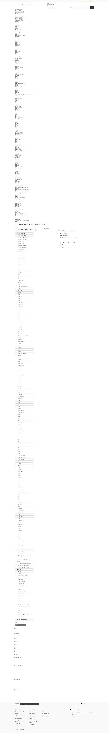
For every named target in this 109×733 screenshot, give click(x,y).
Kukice (16, 196)
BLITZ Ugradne (18, 21)
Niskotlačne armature (19, 14)
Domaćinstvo (17, 219)
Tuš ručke (17, 27)
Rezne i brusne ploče (19, 133)
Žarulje (16, 163)
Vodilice (16, 65)
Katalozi (16, 221)
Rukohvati (17, 60)
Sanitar (16, 218)
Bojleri (16, 180)
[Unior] (24, 649)
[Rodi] (24, 639)
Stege (19, 461)
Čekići (16, 137)
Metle (16, 140)
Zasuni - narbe (20, 363)
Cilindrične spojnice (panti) (23, 335)
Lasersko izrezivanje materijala (21, 191)
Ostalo (16, 135)
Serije (16, 40)
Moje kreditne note (45, 713)
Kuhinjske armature (18, 17)
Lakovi (16, 91)
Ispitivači (17, 125)
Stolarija (16, 54)
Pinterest (63, 244)
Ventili (16, 28)
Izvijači (16, 138)
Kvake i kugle (17, 56)
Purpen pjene (17, 113)
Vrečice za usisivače (19, 213)
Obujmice (17, 170)
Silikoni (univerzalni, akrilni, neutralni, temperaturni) (24, 94)
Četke (19, 406)
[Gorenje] (24, 645)
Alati (16, 100)
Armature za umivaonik (51, 6)
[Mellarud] (24, 635)
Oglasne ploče (18, 207)
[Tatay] (24, 655)
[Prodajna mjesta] (24, 622)
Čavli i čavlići (17, 199)
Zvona (16, 158)
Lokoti (16, 78)
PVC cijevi (17, 173)
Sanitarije (17, 175)
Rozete (16, 33)
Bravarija (17, 77)
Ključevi (16, 142)
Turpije (16, 130)
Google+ (73, 242)
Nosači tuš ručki (18, 30)
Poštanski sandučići (19, 206)
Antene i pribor (18, 155)
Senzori (16, 162)
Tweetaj (63, 242)
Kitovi (16, 110)
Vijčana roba (17, 194)
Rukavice (17, 108)
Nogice (16, 73)
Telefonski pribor (18, 156)
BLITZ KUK (17, 46)
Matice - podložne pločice (20, 197)
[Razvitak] (24, 642)
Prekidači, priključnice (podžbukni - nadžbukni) (23, 151)
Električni (17, 147)
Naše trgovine (31, 711)
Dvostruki (17, 38)
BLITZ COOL (17, 48)
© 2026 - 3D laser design (19, 729)
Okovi (16, 53)
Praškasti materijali (18, 119)
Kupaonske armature (51, 5)
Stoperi (16, 59)
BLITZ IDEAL (17, 44)
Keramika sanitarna (18, 178)
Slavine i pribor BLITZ (51, 4)
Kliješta (19, 463)
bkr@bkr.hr (76, 716)
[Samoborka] (24, 652)
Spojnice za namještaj (19, 74)
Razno (16, 109)
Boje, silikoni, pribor (19, 86)
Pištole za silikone (18, 107)
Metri (16, 124)
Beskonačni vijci (18, 202)
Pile (16, 129)
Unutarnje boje (18, 89)
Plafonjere (17, 164)
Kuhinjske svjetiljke (18, 166)
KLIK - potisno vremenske (20, 35)
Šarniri (16, 69)
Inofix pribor (17, 212)
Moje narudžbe (45, 711)
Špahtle (16, 105)
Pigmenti (17, 92)
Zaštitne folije (17, 99)
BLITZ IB (17, 50)
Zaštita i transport (18, 143)
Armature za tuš (18, 10)
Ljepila (16, 111)
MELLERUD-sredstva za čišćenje (21, 214)
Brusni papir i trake (18, 132)
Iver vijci (16, 195)
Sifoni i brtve (17, 181)
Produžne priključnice (19, 150)
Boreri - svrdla (18, 139)
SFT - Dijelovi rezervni (19, 22)
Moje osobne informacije (47, 716)
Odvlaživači (17, 211)
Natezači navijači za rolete (20, 83)
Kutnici (16, 76)
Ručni (16, 122)
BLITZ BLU (17, 42)
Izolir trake (17, 157)
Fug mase (17, 116)
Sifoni (16, 24)
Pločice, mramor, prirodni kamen (21, 215)
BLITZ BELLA (18, 49)
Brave (16, 57)
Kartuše (16, 26)
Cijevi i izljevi (17, 25)
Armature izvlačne (18, 19)
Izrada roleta (17, 188)
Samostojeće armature (19, 12)
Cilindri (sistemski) (18, 58)
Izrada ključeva (18, 186)
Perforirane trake (18, 203)
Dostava (30, 715)
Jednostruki (17, 37)
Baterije (16, 167)
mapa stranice (31, 724)
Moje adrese (44, 715)
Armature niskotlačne (19, 20)
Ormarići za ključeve (21, 595)
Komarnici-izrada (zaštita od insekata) (22, 189)
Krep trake (17, 97)
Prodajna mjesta (22, 619)
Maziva (16, 114)
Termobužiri (17, 174)
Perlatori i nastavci (18, 29)
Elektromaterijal (18, 148)
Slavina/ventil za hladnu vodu (20, 16)
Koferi (16, 146)
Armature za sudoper (19, 18)
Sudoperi (17, 36)
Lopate (16, 141)
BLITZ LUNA (17, 45)
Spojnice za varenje (19, 81)
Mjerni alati (17, 123)
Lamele (16, 85)
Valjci (16, 102)
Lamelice (17, 75)
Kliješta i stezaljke (18, 134)
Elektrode (17, 204)
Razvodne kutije (18, 154)
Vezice (16, 171)
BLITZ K (16, 52)
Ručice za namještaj (19, 67)
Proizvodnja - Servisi (19, 185)
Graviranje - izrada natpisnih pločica (21, 190)
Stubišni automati (18, 161)
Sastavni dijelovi (18, 32)
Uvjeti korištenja (32, 716)
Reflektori (17, 165)
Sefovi (16, 210)
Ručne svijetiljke (18, 169)
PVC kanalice (17, 172)
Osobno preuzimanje (33, 720)
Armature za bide (18, 9)
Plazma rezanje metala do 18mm (24, 567)
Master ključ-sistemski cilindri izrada (22, 187)
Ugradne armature (18, 13)
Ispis (63, 247)
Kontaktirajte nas (84, 1)
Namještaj (17, 66)
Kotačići (19, 349)
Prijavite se (91, 1)
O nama (30, 718)
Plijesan (19, 608)
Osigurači (17, 153)
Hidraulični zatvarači (19, 62)
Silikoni (16, 93)
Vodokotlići (17, 182)
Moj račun (45, 709)
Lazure (16, 90)
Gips (16, 115)
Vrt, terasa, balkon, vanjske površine (22, 220)
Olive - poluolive (18, 61)
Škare (16, 131)
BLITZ (16, 43)
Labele (16, 126)
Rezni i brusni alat (18, 127)
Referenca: (62, 233)
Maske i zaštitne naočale (20, 145)
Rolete (16, 82)
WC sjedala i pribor (18, 179)
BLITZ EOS (17, 51)
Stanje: (61, 235)
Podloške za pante (21, 581)
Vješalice (17, 68)
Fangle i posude (18, 106)
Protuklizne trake (18, 98)
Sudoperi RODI (18, 177)
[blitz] (24, 630)
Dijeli (68, 242)
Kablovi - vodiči (18, 149)
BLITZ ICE (17, 41)
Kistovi (16, 101)
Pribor (19, 392)
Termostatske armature (19, 11)
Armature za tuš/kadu (51, 8)
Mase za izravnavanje (19, 117)
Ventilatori (17, 159)
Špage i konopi (18, 118)
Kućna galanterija (18, 205)
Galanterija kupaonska (19, 183)
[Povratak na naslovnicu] (17, 224)
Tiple (16, 198)
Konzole (16, 34)
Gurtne (16, 84)
